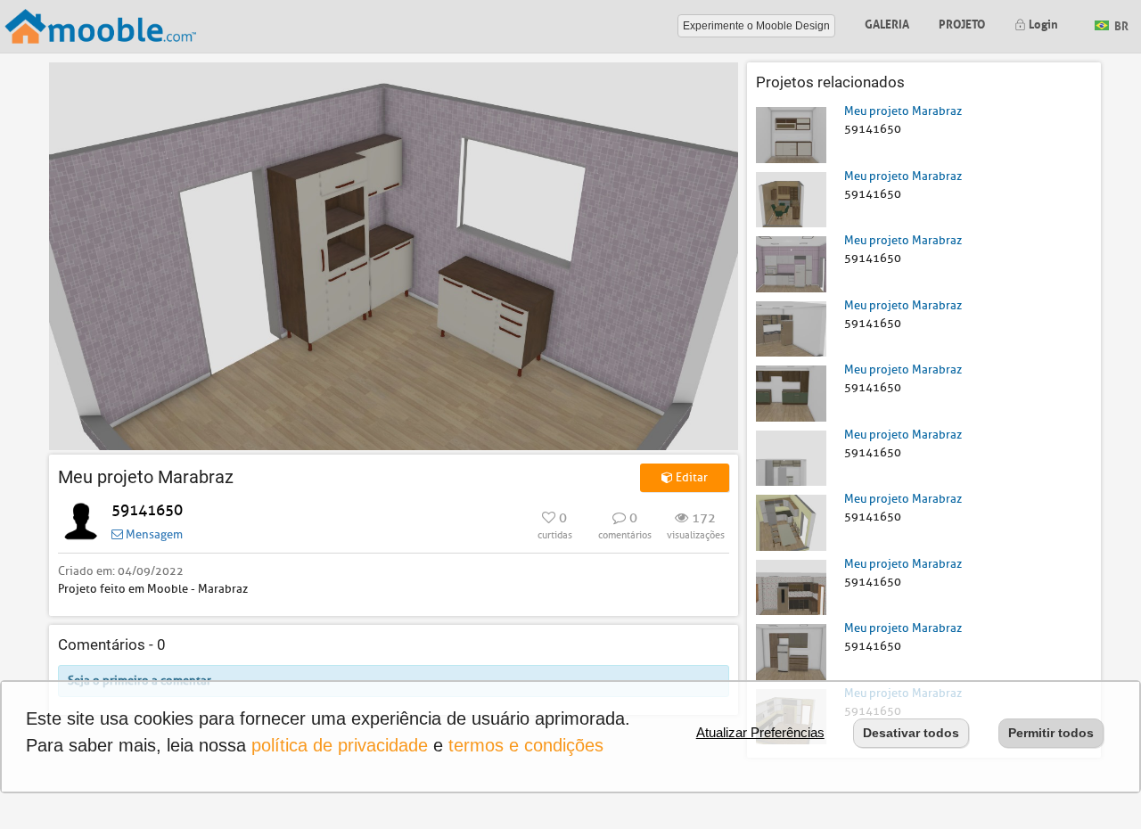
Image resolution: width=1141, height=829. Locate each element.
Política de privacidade (339, 745)
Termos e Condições (525, 745)
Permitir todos (1051, 733)
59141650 (147, 510)
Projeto (962, 22)
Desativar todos (911, 733)
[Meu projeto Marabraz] (791, 134)
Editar (690, 477)
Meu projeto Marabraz (903, 111)
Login (1042, 22)
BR (1120, 24)
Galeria (887, 22)
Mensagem (153, 534)
